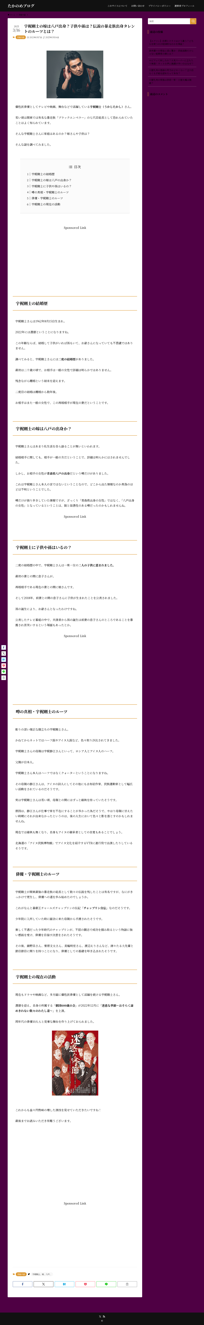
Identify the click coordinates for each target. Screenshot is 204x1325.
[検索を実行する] (193, 21)
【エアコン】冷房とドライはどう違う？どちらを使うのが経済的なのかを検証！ (171, 42)
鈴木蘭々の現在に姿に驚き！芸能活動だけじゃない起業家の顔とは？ (171, 52)
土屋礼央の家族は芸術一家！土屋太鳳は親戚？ (170, 81)
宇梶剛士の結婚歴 (43, 174)
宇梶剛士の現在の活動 (46, 204)
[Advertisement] (75, 252)
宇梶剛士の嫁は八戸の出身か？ (52, 180)
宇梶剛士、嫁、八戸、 (41, 1274)
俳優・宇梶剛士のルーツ (47, 198)
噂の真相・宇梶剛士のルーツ (50, 192)
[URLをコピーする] (127, 1284)
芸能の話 (20, 37)
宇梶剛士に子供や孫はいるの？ (52, 186)
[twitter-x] (100, 1316)
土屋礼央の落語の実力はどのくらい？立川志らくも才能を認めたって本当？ (171, 71)
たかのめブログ (21, 6)
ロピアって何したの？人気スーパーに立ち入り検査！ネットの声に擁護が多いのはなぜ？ (171, 62)
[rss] (103, 1316)
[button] (22, 1284)
